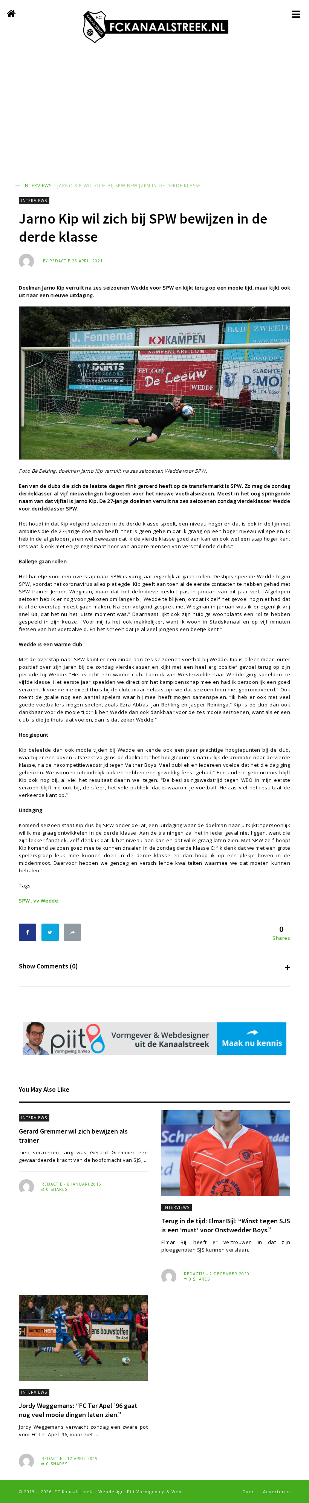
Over (248, 1491)
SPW (24, 900)
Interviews (37, 185)
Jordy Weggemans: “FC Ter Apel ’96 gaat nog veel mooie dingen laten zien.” (78, 1410)
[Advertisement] (154, 111)
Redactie (59, 261)
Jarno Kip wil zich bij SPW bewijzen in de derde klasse (129, 185)
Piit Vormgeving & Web (154, 1491)
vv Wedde (46, 900)
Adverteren (276, 1491)
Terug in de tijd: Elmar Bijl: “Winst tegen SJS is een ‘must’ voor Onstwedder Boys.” (225, 1225)
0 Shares (56, 1189)
